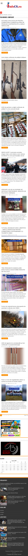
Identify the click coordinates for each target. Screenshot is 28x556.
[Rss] (12, 553)
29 (21, 469)
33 (7, 494)
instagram (2, 512)
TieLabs (20, 551)
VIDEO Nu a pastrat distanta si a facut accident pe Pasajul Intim (15, 488)
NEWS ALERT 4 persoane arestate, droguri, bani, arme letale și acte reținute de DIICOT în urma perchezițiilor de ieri (13, 154)
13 (14, 466)
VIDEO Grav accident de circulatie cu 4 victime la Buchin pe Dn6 (15, 501)
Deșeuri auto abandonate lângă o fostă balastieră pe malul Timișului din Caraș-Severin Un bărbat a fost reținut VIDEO (15, 544)
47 (13, 490)
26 (10, 469)
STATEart (12, 551)
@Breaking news (10, 59)
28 (17, 469)
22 (21, 468)
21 (17, 468)
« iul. (2, 472)
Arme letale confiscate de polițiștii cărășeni (13, 57)
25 (6, 469)
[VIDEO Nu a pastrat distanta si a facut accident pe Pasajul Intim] (3, 489)
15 (21, 466)
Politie (15, 27)
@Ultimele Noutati (11, 27)
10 (2, 466)
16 (25, 466)
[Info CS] (14, 5)
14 (17, 466)
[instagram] (15, 553)
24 (2, 469)
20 (14, 468)
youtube (1, 514)
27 (14, 469)
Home (2, 14)
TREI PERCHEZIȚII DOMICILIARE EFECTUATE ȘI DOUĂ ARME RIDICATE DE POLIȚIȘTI (13, 269)
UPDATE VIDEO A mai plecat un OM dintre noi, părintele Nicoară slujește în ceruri (16, 497)
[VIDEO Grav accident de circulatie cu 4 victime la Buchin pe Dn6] (3, 502)
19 (10, 468)
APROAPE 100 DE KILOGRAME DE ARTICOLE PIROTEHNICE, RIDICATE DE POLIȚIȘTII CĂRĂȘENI (13, 191)
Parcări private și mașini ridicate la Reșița (9, 492)
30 (25, 469)
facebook (2, 510)
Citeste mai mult (4, 52)
